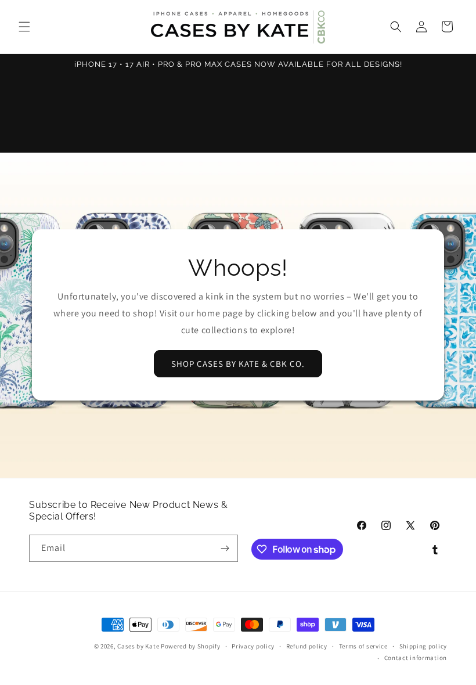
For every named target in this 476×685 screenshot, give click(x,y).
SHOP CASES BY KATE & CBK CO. (238, 363)
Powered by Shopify (191, 646)
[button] (24, 26)
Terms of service (363, 646)
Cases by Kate (138, 646)
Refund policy (306, 646)
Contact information (415, 658)
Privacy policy (253, 646)
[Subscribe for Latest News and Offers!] (224, 548)
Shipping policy (423, 646)
